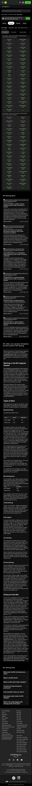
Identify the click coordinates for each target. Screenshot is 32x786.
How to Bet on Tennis (21, 750)
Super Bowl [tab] (11, 28)
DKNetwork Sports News (7, 736)
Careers (3, 712)
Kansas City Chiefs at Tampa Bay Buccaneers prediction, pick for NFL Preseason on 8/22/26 (13, 231)
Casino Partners (5, 728)
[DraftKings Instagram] (17, 760)
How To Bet (19, 735)
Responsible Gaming (6, 725)
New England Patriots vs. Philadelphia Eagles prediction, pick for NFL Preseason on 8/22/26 (15, 254)
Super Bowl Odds (20, 730)
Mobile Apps (4, 714)
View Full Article (7, 221)
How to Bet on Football (22, 737)
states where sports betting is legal (15, 660)
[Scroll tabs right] (28, 28)
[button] (7, 6)
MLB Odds (19, 714)
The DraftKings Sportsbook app (11, 368)
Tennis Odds (19, 723)
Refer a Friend (5, 718)
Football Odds (12, 14)
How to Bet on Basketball (22, 739)
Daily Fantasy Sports (6, 734)
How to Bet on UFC (21, 741)
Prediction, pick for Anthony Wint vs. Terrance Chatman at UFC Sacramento (14, 301)
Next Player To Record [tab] (23, 28)
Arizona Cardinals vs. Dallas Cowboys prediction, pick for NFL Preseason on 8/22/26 (14, 205)
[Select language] (22, 2)
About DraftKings (6, 710)
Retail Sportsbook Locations (8, 727)
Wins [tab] (16, 28)
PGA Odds (19, 719)
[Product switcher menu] (3, 2)
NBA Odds (19, 712)
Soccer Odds (19, 721)
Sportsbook (4, 14)
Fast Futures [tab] (4, 28)
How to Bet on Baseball (22, 742)
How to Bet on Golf (21, 746)
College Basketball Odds (22, 725)
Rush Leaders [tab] (13, 32)
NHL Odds (19, 718)
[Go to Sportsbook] (5, 2)
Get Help (4, 719)
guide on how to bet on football (14, 394)
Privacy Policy (5, 723)
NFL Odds (19, 710)
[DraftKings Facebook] (9, 760)
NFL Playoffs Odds (21, 732)
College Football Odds (21, 727)
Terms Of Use (5, 721)
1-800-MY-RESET (9, 765)
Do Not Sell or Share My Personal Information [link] (7, 738)
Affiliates (4, 716)
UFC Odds (19, 716)
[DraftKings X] (13, 760)
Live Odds (19, 728)
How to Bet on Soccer (21, 748)
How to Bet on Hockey (21, 744)
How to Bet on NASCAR (22, 751)
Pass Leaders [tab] (5, 32)
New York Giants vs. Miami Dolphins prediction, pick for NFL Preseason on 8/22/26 (14, 323)
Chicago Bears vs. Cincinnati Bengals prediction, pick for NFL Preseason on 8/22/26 (14, 279)
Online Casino (5, 732)
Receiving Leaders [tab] (22, 32)
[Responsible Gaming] (18, 2)
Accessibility (4, 730)
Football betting (7, 354)
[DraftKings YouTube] (21, 760)
